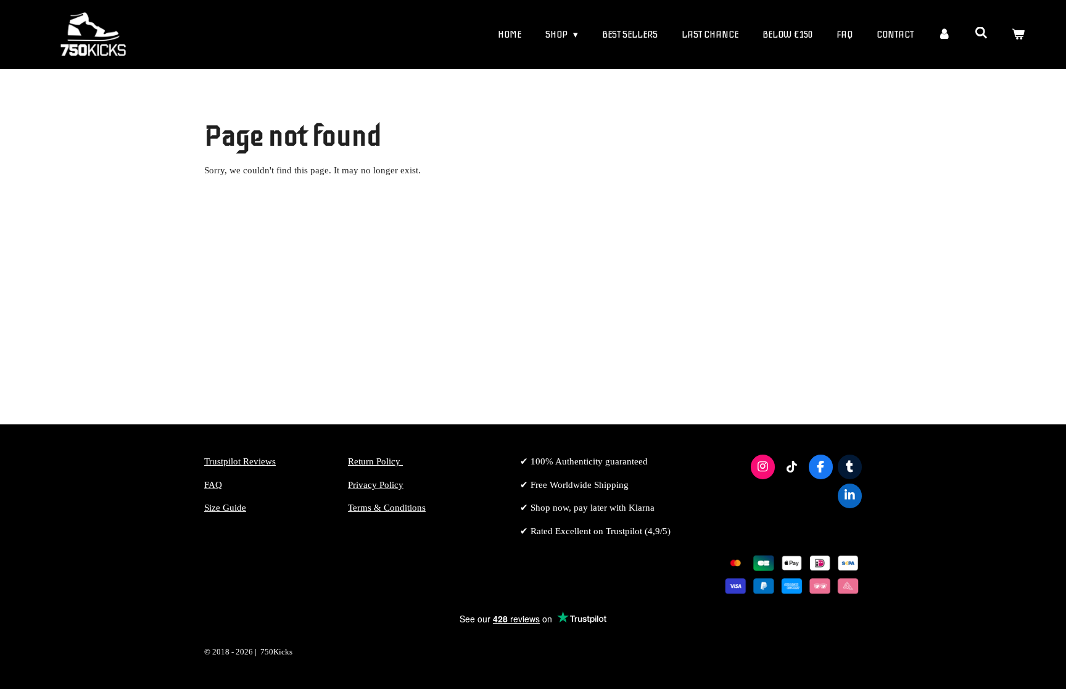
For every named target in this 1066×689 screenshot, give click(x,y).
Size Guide (225, 508)
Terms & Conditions (387, 508)
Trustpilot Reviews (240, 461)
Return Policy (375, 461)
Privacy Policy (375, 485)
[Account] (944, 35)
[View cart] (1018, 35)
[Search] (981, 33)
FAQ (213, 485)
